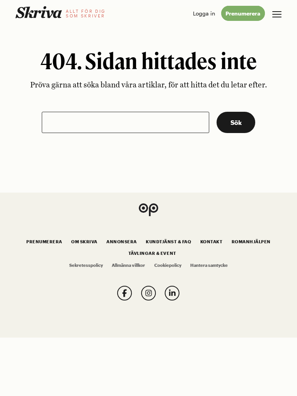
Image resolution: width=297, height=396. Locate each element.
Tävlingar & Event (152, 253)
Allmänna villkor (128, 265)
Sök (236, 122)
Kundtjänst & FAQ (168, 241)
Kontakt (211, 241)
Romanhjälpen (251, 241)
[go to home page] (38, 12)
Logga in (204, 13)
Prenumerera (242, 13)
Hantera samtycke (209, 265)
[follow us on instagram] (148, 293)
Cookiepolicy (167, 265)
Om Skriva (84, 241)
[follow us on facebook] (124, 293)
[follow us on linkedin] (172, 293)
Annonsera (121, 241)
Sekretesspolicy (86, 265)
